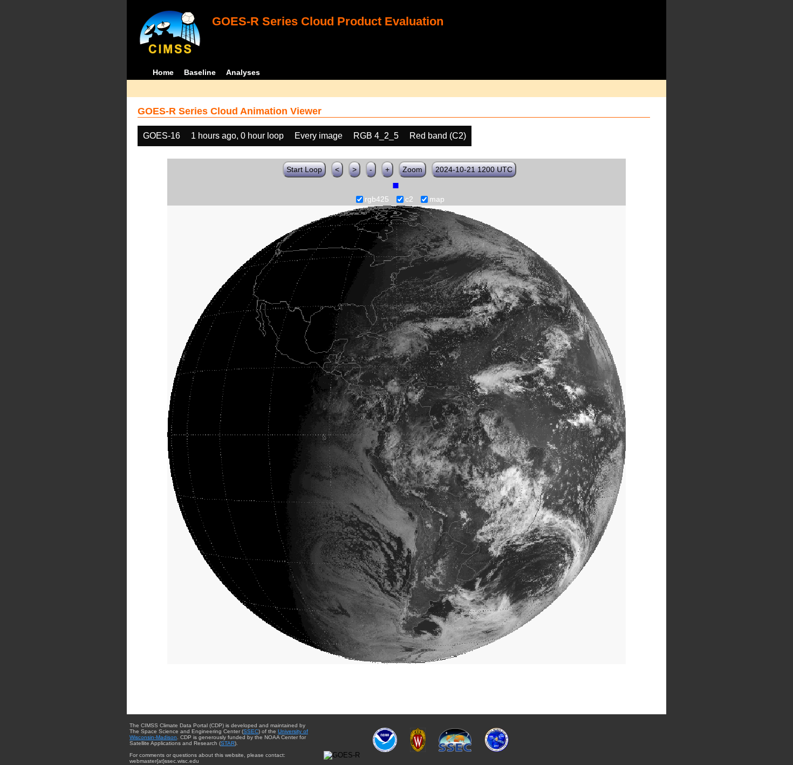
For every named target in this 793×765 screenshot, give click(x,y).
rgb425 (377, 199)
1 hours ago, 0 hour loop (237, 135)
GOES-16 (161, 135)
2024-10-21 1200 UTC (473, 169)
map (437, 199)
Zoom (412, 169)
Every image (319, 135)
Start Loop (304, 169)
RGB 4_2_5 (376, 135)
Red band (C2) (437, 135)
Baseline (200, 72)
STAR (228, 743)
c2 (409, 199)
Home (163, 72)
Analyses (243, 72)
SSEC (250, 731)
